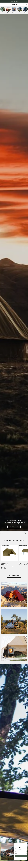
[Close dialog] (26, 844)
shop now (14, 527)
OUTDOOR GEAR (14, 658)
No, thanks (20, 858)
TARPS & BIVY (14, 631)
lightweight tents (14, 604)
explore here (14, 576)
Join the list (21, 855)
